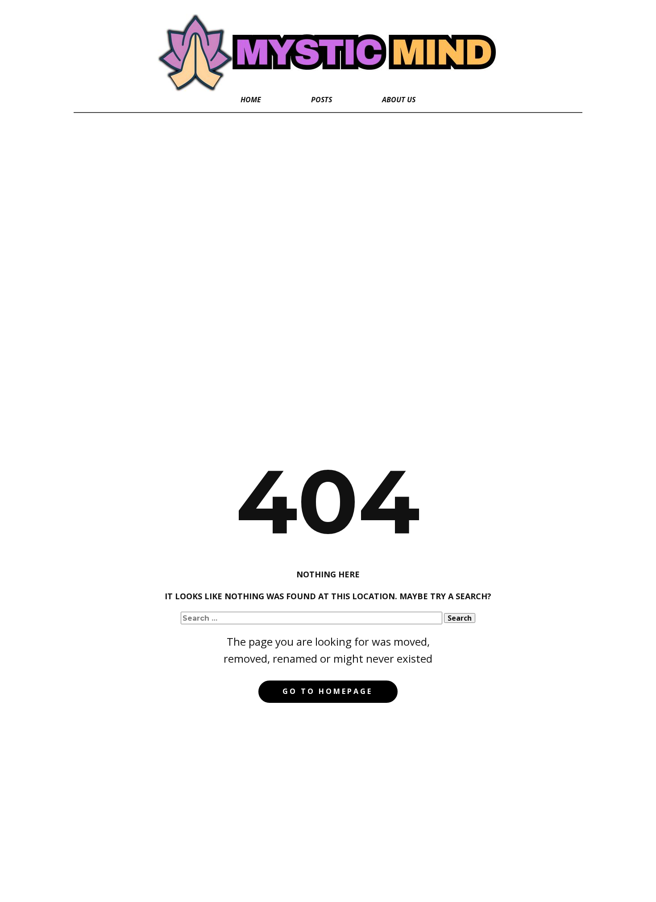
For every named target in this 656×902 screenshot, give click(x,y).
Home (251, 99)
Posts (321, 99)
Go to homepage (327, 691)
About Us (398, 99)
